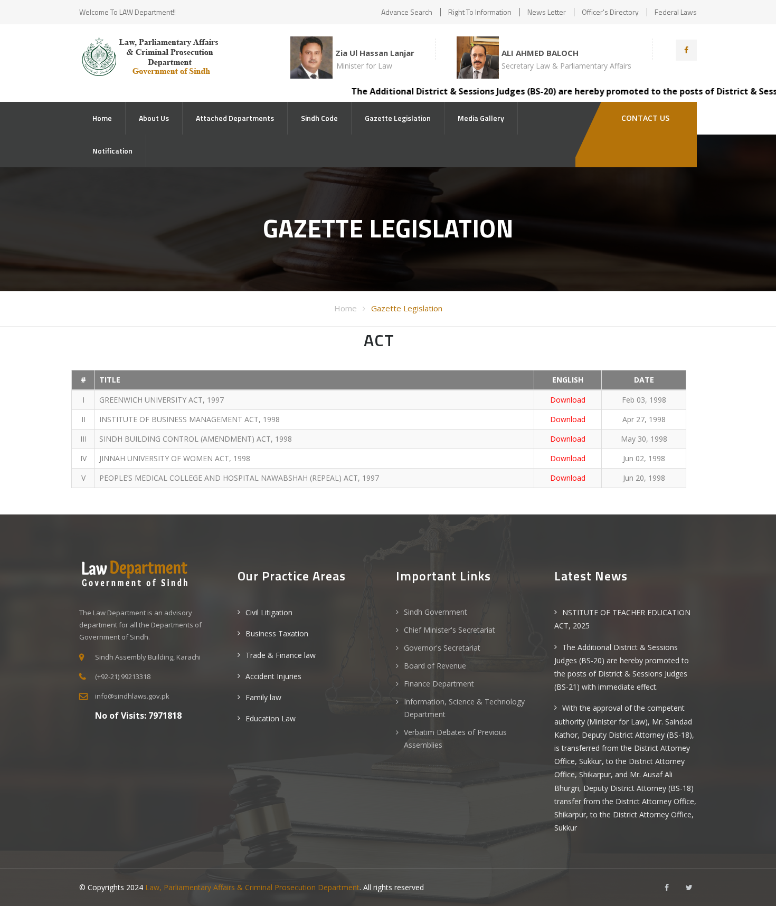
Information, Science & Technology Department (464, 708)
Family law (263, 697)
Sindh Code (319, 117)
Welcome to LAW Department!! (127, 11)
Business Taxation (276, 633)
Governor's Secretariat (442, 648)
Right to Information (480, 11)
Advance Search (406, 11)
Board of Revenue (435, 666)
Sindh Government (435, 612)
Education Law (270, 718)
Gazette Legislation (398, 117)
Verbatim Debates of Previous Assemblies (455, 738)
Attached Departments (235, 117)
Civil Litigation (268, 612)
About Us (154, 117)
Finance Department (439, 684)
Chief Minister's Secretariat (449, 630)
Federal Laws (676, 11)
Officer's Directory (610, 11)
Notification (112, 150)
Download (567, 400)
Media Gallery (481, 117)
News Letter (546, 11)
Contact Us (644, 118)
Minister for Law (364, 66)
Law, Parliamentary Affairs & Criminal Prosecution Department (252, 887)
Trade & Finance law (280, 655)
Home (102, 117)
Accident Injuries (273, 676)
